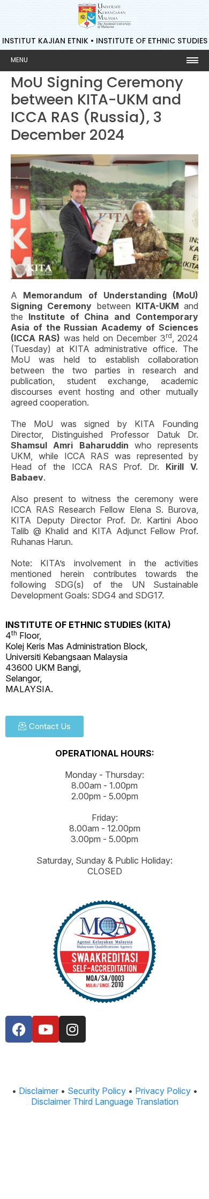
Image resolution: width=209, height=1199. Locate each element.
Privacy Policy (163, 1090)
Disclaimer (38, 1090)
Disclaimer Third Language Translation (104, 1101)
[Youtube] (45, 1029)
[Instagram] (72, 1029)
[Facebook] (18, 1029)
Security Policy (97, 1090)
